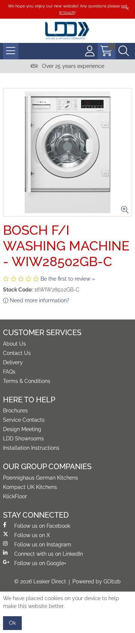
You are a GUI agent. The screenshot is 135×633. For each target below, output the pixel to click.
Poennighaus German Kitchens (40, 478)
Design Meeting (22, 429)
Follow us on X (32, 535)
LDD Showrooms (23, 439)
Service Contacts (24, 420)
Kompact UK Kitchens (30, 487)
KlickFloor (15, 496)
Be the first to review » (67, 279)
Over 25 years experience (72, 66)
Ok (12, 623)
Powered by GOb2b (96, 581)
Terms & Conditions (26, 381)
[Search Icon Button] (124, 51)
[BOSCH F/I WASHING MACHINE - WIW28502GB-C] (67, 152)
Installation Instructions (31, 448)
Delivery (13, 362)
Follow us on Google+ (40, 563)
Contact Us (17, 353)
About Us (14, 344)
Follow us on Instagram (42, 545)
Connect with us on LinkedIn (48, 554)
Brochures (15, 411)
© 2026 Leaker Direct (40, 581)
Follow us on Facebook (42, 526)
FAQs (9, 372)
